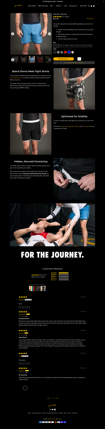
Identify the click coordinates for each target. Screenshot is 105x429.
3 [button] (52, 398)
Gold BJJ (50, 419)
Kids (65, 6)
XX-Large (83, 45)
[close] (103, 1)
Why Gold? (83, 6)
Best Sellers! (32, 6)
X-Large (77, 45)
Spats (63, 126)
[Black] (54, 52)
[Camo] (61, 52)
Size (54, 42)
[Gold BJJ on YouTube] (52, 410)
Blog (65, 413)
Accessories (73, 6)
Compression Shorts (73, 126)
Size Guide (90, 18)
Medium (66, 45)
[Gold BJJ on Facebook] (50, 410)
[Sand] (72, 52)
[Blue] (69, 52)
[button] (57, 17)
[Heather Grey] (58, 52)
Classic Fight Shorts (16, 78)
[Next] (49, 33)
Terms (53, 419)
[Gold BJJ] (18, 5)
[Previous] (12, 33)
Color (54, 49)
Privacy (60, 419)
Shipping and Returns (37, 413)
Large (71, 45)
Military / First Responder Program (50, 413)
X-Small (56, 45)
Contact (29, 413)
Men (51, 6)
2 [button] (50, 398)
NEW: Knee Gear (43, 6)
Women (58, 6)
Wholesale (60, 413)
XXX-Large (89, 45)
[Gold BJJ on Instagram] (55, 410)
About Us (69, 413)
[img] (23, 297)
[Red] (65, 52)
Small (61, 45)
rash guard (86, 126)
